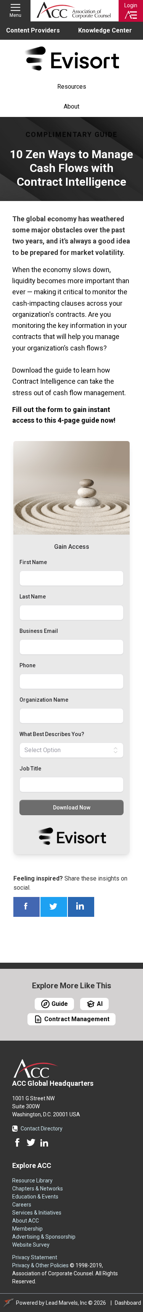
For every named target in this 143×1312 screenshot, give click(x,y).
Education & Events (35, 1197)
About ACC (25, 1221)
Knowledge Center (105, 30)
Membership (27, 1229)
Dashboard (128, 1303)
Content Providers (33, 30)
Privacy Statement (34, 1257)
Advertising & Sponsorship (44, 1237)
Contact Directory (42, 1128)
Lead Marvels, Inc (66, 1303)
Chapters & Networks (37, 1189)
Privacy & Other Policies (40, 1265)
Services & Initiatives (36, 1213)
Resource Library (32, 1180)
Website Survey (31, 1245)
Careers (21, 1205)
